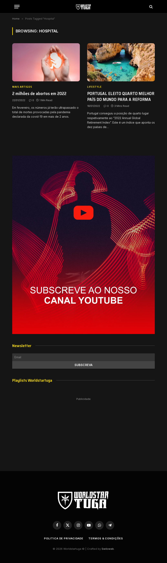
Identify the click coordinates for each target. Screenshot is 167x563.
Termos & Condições (105, 538)
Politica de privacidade (63, 538)
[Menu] (17, 6)
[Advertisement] (83, 430)
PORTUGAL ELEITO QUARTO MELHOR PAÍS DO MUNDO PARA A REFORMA (120, 96)
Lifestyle (94, 87)
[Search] (150, 6)
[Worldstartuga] (83, 6)
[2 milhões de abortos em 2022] (46, 62)
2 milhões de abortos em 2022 (39, 94)
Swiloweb (108, 548)
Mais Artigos (22, 87)
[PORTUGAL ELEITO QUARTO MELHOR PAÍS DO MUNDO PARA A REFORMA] (121, 62)
